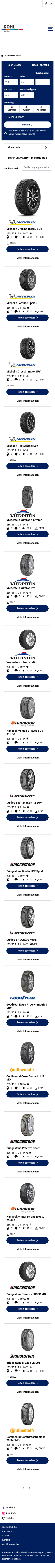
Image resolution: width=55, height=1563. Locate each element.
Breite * (8, 76)
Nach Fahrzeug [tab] (40, 64)
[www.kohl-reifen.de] (11, 29)
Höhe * (23, 76)
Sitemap (6, 1535)
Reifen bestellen (26, 249)
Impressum (7, 1531)
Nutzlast (8, 89)
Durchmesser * (42, 75)
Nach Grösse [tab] (14, 64)
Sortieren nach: (11, 168)
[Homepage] (2, 55)
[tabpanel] (27, 104)
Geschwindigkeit (28, 89)
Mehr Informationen (27, 258)
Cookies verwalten (11, 1544)
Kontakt (6, 1540)
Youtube (9, 1518)
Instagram (10, 1513)
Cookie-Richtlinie (10, 1527)
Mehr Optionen (16, 117)
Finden (26, 124)
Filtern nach (14, 147)
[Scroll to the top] (47, 1556)
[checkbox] (12, 109)
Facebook (10, 1507)
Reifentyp (9, 102)
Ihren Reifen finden (13, 55)
